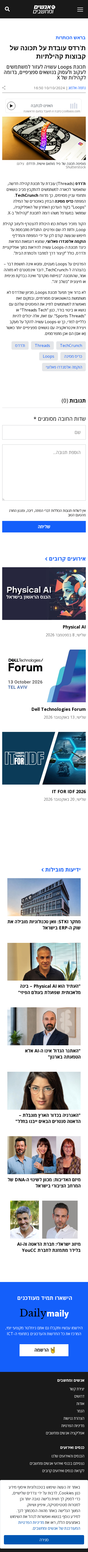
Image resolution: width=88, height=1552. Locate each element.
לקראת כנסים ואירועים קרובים (63, 1470)
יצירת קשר (76, 1388)
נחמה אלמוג (77, 87)
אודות (80, 1403)
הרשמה (41, 1350)
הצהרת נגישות (74, 1418)
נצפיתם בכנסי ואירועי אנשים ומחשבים (57, 1463)
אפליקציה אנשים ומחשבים (65, 1432)
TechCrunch (71, 345)
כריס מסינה (73, 356)
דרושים (79, 1396)
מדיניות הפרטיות (72, 1425)
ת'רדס (20, 345)
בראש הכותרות (71, 37)
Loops (48, 356)
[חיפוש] (7, 9)
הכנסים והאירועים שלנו (68, 1455)
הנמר (80, 1410)
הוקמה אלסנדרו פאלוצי (64, 367)
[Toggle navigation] (78, 9)
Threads (42, 345)
